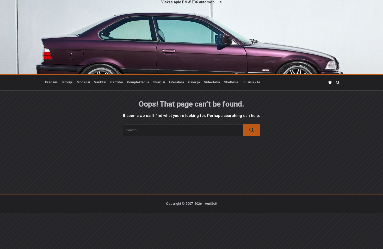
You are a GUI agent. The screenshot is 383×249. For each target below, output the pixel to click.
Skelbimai (231, 82)
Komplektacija (138, 82)
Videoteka (212, 82)
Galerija (194, 82)
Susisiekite (251, 82)
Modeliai (83, 82)
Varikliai (100, 82)
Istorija (67, 82)
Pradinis (51, 82)
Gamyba (116, 82)
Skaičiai (159, 82)
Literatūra (176, 82)
